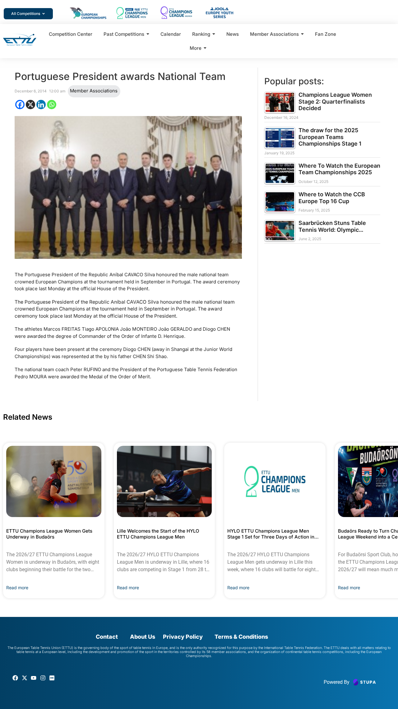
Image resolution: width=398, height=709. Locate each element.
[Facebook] (20, 104)
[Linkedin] (41, 104)
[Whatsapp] (51, 104)
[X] (30, 104)
